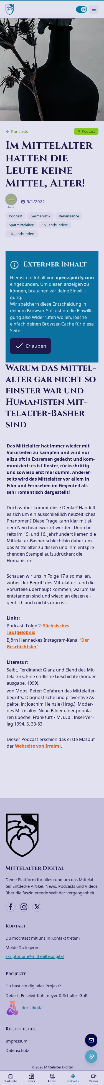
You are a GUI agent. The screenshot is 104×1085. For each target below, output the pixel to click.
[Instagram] (24, 907)
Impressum (16, 1041)
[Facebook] (11, 907)
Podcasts (19, 131)
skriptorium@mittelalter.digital (35, 956)
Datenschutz (17, 1050)
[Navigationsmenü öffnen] (93, 9)
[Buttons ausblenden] (97, 1034)
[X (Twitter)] (37, 907)
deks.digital (33, 1007)
